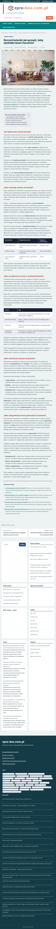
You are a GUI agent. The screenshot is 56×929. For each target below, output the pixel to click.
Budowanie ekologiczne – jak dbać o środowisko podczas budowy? (18, 915)
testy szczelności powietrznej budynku (11, 787)
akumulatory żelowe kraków (8, 773)
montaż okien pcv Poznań (8, 778)
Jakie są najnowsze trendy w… (15, 120)
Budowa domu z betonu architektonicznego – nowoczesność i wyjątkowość (20, 846)
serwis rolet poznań (29, 785)
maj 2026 (32, 620)
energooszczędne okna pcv (21, 773)
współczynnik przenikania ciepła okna (10, 789)
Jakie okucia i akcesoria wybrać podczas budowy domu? (16, 881)
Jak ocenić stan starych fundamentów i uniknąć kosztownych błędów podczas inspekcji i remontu (25, 892)
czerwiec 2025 (33, 634)
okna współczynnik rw (15, 780)
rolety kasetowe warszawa (33, 782)
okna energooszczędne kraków (46, 778)
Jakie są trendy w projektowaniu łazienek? (12, 840)
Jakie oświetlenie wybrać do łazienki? (17, 122)
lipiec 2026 (33, 613)
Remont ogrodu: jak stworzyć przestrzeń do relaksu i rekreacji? (17, 811)
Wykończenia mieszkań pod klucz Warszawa (12, 791)
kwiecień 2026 (33, 624)
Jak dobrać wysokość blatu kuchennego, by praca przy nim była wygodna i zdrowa (22, 857)
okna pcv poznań (6, 780)
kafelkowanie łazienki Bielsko (23, 776)
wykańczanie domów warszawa (36, 789)
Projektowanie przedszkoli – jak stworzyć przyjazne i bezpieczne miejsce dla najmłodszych (13, 664)
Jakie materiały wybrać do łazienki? (16, 118)
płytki (34, 203)
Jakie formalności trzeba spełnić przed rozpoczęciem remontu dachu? (19, 852)
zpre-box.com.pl (33, 47)
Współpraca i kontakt (47, 1)
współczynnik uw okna (24, 789)
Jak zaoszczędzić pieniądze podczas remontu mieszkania (16, 817)
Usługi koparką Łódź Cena (25, 787)
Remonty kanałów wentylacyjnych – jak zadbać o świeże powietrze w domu (20, 828)
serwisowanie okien (20, 785)
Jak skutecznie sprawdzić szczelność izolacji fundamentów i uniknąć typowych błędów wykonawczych (27, 863)
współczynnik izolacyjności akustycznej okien (41, 787)
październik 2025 (34, 631)
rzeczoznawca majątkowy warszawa (39, 559)
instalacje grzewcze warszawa (9, 776)
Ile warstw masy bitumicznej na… (11, 603)
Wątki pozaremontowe (9, 27)
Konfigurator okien (47, 776)
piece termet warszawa (26, 780)
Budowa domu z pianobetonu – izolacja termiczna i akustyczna (17, 869)
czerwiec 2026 (33, 616)
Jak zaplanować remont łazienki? (15, 117)
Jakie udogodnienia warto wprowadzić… (17, 124)
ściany (27, 212)
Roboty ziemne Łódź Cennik (20, 782)
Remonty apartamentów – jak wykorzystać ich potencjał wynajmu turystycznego (21, 834)
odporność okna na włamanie (32, 778)
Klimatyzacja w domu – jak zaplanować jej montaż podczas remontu (18, 886)
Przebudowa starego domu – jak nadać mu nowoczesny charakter (18, 823)
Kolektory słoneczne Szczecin (36, 776)
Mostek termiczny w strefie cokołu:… (12, 589)
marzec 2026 (33, 627)
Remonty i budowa (7, 23)
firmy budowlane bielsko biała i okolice (36, 773)
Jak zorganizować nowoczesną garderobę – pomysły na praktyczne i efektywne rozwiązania (13, 683)
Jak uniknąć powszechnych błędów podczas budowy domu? (17, 799)
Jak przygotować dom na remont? (15, 488)
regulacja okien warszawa (8, 782)
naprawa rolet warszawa (20, 778)
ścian (26, 228)
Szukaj (49, 18)
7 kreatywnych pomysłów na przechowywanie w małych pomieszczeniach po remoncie (23, 898)
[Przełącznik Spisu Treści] (27, 115)
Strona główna (4, 32)
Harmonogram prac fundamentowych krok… (13, 593)
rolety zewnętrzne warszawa (8, 785)
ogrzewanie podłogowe (11, 104)
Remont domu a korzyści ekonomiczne (16, 509)
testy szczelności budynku (40, 785)
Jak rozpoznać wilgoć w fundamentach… (13, 596)
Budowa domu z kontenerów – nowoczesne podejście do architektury (19, 805)
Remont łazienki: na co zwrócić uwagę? (17, 495)
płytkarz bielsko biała (37, 780)
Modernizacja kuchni (20, 23)
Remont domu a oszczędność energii (16, 502)
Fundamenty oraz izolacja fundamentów (38, 23)
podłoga (13, 425)
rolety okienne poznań (44, 782)
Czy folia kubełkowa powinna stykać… (12, 600)
